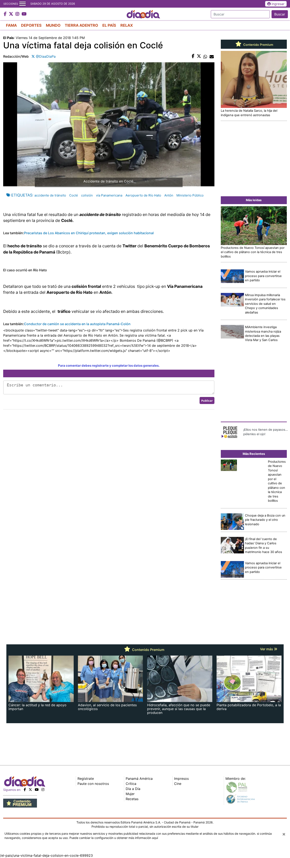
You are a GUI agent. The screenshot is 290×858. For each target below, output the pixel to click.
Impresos (181, 778)
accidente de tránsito (50, 195)
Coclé (73, 195)
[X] (30, 789)
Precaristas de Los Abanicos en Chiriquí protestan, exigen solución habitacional (89, 233)
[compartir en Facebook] (193, 56)
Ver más (267, 649)
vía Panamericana (109, 195)
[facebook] (25, 789)
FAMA (11, 25)
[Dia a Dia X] (11, 14)
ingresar (278, 4)
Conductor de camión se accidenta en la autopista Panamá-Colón (77, 324)
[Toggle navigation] (22, 4)
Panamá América (139, 778)
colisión (87, 195)
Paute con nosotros (93, 783)
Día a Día (133, 789)
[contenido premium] (20, 803)
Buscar (279, 14)
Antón (168, 195)
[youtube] (37, 789)
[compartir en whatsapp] (205, 56)
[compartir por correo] (211, 56)
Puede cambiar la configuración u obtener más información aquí (113, 838)
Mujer (130, 794)
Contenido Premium (257, 45)
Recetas (132, 799)
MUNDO (53, 25)
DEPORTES (31, 25)
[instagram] (42, 789)
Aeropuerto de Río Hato (143, 195)
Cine (177, 783)
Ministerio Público (190, 195)
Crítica (131, 783)
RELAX (126, 25)
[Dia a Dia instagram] (17, 14)
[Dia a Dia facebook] (6, 14)
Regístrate (85, 778)
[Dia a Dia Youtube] (24, 14)
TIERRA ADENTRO (81, 25)
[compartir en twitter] (199, 56)
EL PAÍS (109, 25)
